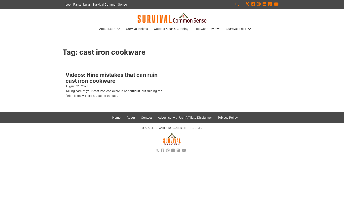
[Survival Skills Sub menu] (249, 28)
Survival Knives (137, 29)
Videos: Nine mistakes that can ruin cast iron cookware (111, 78)
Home (116, 117)
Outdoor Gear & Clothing (171, 29)
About (131, 117)
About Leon (107, 29)
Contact (146, 117)
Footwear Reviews (207, 29)
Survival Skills (236, 29)
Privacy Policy (228, 117)
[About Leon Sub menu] (118, 28)
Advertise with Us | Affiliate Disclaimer (185, 117)
